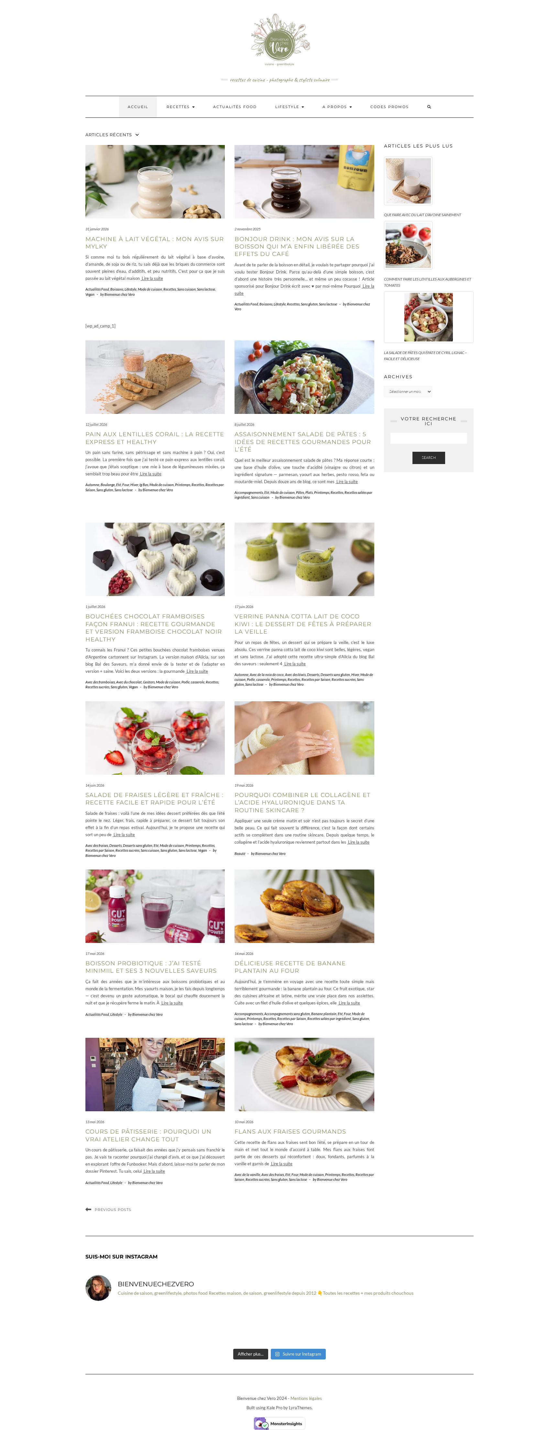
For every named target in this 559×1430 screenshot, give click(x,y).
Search (429, 457)
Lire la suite (152, 278)
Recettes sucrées (97, 687)
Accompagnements (249, 492)
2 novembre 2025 (247, 229)
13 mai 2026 (94, 1122)
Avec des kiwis (295, 674)
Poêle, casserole (192, 682)
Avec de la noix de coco (267, 674)
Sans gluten (309, 304)
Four (125, 484)
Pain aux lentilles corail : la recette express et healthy (154, 438)
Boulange (108, 484)
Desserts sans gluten (335, 674)
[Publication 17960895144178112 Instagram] (116, 1325)
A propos (336, 107)
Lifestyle (288, 107)
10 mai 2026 (244, 1122)
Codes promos (389, 107)
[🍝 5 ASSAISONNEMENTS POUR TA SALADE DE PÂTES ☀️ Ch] (312, 1325)
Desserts (313, 674)
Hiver (134, 484)
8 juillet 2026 (244, 424)
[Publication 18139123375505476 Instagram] (247, 1325)
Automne (92, 484)
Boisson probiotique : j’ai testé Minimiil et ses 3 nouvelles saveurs (151, 967)
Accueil (138, 107)
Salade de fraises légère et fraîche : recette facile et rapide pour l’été (154, 799)
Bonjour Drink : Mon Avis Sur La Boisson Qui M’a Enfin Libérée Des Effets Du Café (297, 247)
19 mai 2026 (244, 785)
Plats (309, 492)
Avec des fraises (96, 845)
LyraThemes (300, 1407)
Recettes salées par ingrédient (329, 1018)
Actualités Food (235, 107)
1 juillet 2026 (95, 606)
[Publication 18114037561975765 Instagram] (182, 1325)
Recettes (179, 107)
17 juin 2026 (244, 606)
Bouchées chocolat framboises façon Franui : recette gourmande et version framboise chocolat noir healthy (153, 628)
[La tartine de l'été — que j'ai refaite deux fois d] (442, 1325)
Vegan (89, 294)
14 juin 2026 (94, 785)
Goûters (149, 682)
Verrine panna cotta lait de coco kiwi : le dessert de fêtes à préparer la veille (303, 624)
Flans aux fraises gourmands (290, 1131)
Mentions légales (306, 1398)
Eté (118, 484)
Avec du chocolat (129, 682)
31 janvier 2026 (97, 229)
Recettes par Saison (315, 679)
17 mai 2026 (94, 953)
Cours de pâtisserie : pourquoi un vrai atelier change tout (148, 1135)
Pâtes (300, 492)
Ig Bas (143, 484)
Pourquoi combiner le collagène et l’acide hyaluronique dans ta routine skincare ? (302, 803)
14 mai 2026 (244, 953)
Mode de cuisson (150, 289)
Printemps (182, 484)
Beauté (240, 853)
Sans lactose (206, 289)
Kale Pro (274, 1407)
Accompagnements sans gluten (287, 1014)
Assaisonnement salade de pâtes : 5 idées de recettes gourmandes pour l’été (303, 442)
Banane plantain (323, 1014)
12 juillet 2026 (96, 424)
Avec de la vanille (247, 1174)
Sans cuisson (186, 289)
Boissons (116, 289)
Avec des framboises (100, 682)
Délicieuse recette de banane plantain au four (290, 967)
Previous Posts (113, 1209)
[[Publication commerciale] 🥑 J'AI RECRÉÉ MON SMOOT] (377, 1325)
